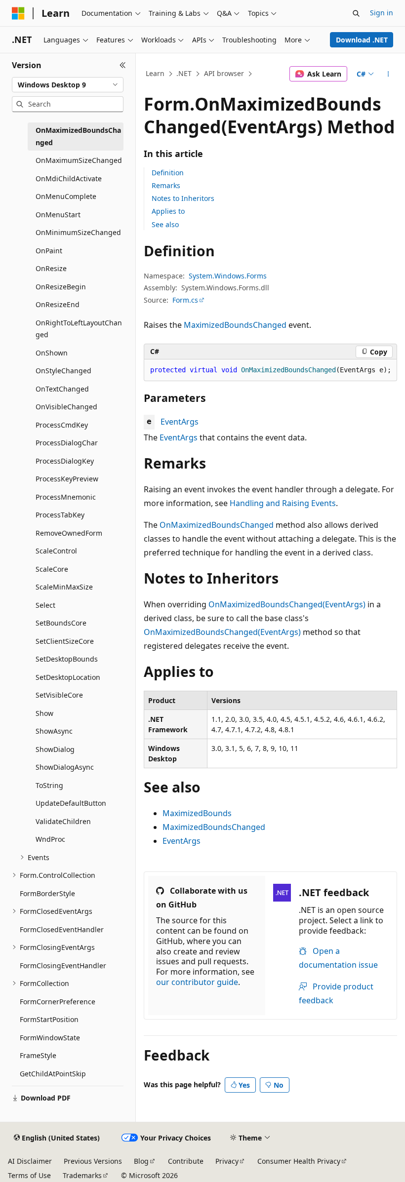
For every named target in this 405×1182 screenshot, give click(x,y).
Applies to (168, 211)
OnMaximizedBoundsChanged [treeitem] (78, 136)
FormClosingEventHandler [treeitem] (63, 965)
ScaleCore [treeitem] (52, 569)
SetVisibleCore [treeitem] (59, 695)
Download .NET (362, 39)
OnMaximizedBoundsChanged (217, 524)
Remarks (166, 185)
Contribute (185, 1161)
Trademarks (82, 1175)
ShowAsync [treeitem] (54, 731)
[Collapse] (122, 65)
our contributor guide (197, 982)
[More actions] (388, 74)
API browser (224, 73)
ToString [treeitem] (49, 785)
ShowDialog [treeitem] (55, 749)
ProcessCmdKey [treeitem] (62, 425)
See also (165, 224)
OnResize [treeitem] (51, 268)
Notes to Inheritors (183, 198)
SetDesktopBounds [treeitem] (67, 659)
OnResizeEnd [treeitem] (58, 304)
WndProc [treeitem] (50, 839)
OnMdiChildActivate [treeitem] (69, 178)
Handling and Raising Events (283, 503)
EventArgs (180, 421)
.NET (184, 73)
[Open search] (356, 13)
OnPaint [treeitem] (49, 250)
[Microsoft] (18, 13)
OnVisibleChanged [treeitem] (66, 406)
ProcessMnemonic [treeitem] (66, 497)
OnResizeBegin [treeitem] (61, 286)
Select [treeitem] (45, 605)
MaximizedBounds (197, 813)
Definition (168, 172)
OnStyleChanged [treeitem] (63, 370)
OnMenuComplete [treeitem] (66, 196)
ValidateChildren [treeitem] (63, 821)
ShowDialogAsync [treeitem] (65, 767)
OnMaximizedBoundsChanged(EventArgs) (286, 604)
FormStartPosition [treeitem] (49, 1019)
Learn (155, 73)
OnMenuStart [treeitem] (58, 214)
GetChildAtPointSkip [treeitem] (53, 1073)
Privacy (227, 1161)
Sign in (381, 12)
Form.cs (185, 300)
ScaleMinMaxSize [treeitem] (64, 586)
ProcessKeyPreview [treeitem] (67, 478)
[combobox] (67, 85)
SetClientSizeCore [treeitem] (65, 641)
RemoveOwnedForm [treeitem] (69, 533)
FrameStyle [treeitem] (38, 1055)
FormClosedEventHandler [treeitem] (62, 929)
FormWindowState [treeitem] (50, 1037)
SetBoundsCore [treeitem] (61, 623)
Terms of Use (29, 1175)
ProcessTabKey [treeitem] (60, 514)
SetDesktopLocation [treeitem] (68, 677)
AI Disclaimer (30, 1161)
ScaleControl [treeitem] (56, 550)
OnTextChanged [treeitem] (62, 389)
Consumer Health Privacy (298, 1161)
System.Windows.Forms (228, 275)
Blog (141, 1161)
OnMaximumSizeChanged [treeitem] (79, 160)
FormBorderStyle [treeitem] (47, 893)
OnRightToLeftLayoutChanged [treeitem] (79, 329)
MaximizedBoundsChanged (235, 324)
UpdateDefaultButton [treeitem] (71, 803)
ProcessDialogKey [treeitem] (65, 461)
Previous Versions (93, 1161)
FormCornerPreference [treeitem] (57, 1001)
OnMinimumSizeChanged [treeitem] (78, 232)
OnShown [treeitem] (52, 352)
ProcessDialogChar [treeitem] (67, 442)
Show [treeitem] (44, 713)
